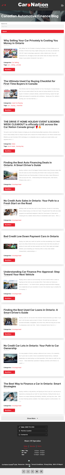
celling (13, 65)
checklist (19, 105)
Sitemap (27, 464)
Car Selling (15, 62)
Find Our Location (26, 430)
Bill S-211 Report (58, 464)
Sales (13, 144)
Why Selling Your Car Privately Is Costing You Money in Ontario (31, 42)
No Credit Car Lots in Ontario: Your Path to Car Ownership (31, 347)
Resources (21, 464)
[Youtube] (37, 471)
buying (13, 105)
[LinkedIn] (41, 471)
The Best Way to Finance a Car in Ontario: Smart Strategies (32, 385)
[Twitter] (28, 471)
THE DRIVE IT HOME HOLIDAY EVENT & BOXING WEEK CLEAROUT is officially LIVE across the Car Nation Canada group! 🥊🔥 (32, 124)
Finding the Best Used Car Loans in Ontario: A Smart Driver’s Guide (31, 311)
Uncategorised (16, 184)
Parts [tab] (39, 446)
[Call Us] (2, 5)
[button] (62, 5)
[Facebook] (24, 471)
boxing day (20, 146)
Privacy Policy (48, 464)
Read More (8, 69)
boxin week (11, 146)
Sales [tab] (25, 446)
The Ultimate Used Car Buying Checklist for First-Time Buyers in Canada (29, 82)
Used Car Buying (17, 103)
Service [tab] (32, 446)
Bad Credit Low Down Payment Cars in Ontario (31, 236)
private (18, 65)
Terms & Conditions (37, 464)
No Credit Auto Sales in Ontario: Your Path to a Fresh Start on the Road (31, 202)
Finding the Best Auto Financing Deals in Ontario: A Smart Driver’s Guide (28, 164)
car (9, 65)
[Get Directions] (5, 5)
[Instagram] (32, 471)
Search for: (4, 23)
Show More (31, 418)
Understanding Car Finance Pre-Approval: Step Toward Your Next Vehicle (32, 273)
